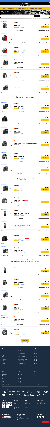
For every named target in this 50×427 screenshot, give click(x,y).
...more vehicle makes (5, 384)
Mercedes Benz (4, 374)
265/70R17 (35, 359)
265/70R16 (35, 357)
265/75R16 (35, 360)
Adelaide (35, 375)
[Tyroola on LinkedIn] (37, 417)
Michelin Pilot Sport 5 (21, 356)
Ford (3, 371)
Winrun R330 (20, 350)
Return (26, 407)
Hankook (3, 357)
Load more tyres (25, 340)
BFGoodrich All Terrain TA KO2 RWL (23, 357)
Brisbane (35, 372)
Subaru (3, 378)
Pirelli (3, 352)
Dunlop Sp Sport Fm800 (21, 363)
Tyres (5, 11)
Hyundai (3, 377)
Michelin (3, 356)
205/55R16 (35, 350)
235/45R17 (35, 353)
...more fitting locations (37, 384)
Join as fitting (39, 402)
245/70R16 (35, 355)
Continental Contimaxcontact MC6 (23, 360)
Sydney (35, 369)
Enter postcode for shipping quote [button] (44, 30)
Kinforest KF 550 (20, 352)
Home (2, 11)
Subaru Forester (20, 382)
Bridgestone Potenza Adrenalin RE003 (24, 355)
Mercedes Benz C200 (21, 377)
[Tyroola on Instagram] (43, 417)
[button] (27, 27)
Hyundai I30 (20, 374)
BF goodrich (4, 359)
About (15, 402)
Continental (4, 360)
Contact (26, 402)
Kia (2, 382)
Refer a (16, 408)
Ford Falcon (20, 369)
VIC (34, 378)
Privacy (16, 407)
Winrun (3, 350)
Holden (3, 381)
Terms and (17, 406)
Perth (34, 374)
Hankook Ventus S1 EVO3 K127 (22, 359)
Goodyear (3, 363)
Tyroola (16, 404)
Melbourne (35, 371)
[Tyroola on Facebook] (40, 417)
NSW (34, 377)
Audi (2, 379)
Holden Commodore (21, 372)
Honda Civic (20, 371)
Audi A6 (19, 375)
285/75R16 (35, 363)
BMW (3, 369)
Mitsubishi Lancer (20, 381)
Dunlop (3, 362)
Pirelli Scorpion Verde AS (22, 353)
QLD (34, 379)
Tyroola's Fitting (40, 403)
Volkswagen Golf (20, 379)
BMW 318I (19, 378)
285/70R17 (35, 362)
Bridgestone (4, 355)
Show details (45, 26)
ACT (34, 381)
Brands (8, 11)
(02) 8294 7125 (19, 415)
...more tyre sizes (36, 364)
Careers (15, 403)
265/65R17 (35, 356)
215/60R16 (35, 352)
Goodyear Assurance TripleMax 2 (23, 362)
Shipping (26, 405)
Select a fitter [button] (21, 30)
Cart (49, 2)
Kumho (3, 353)
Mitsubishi (3, 375)
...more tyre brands (5, 364)
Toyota (3, 372)
